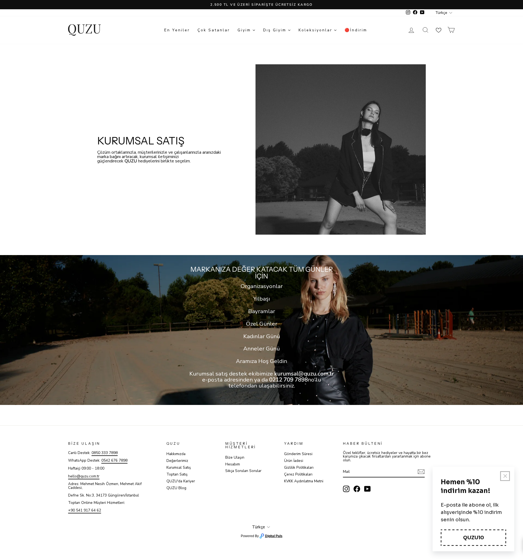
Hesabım (232, 464)
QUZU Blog (176, 488)
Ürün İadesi (293, 460)
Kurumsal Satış (178, 467)
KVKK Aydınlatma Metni (303, 481)
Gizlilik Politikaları (299, 467)
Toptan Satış (177, 474)
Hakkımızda (176, 453)
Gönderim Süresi (298, 453)
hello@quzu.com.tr (83, 476)
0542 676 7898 (114, 460)
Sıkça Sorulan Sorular (243, 470)
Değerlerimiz (177, 460)
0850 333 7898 (105, 452)
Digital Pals (273, 536)
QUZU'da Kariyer (180, 481)
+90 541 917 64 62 (84, 510)
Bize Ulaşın (234, 457)
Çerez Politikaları (298, 474)
